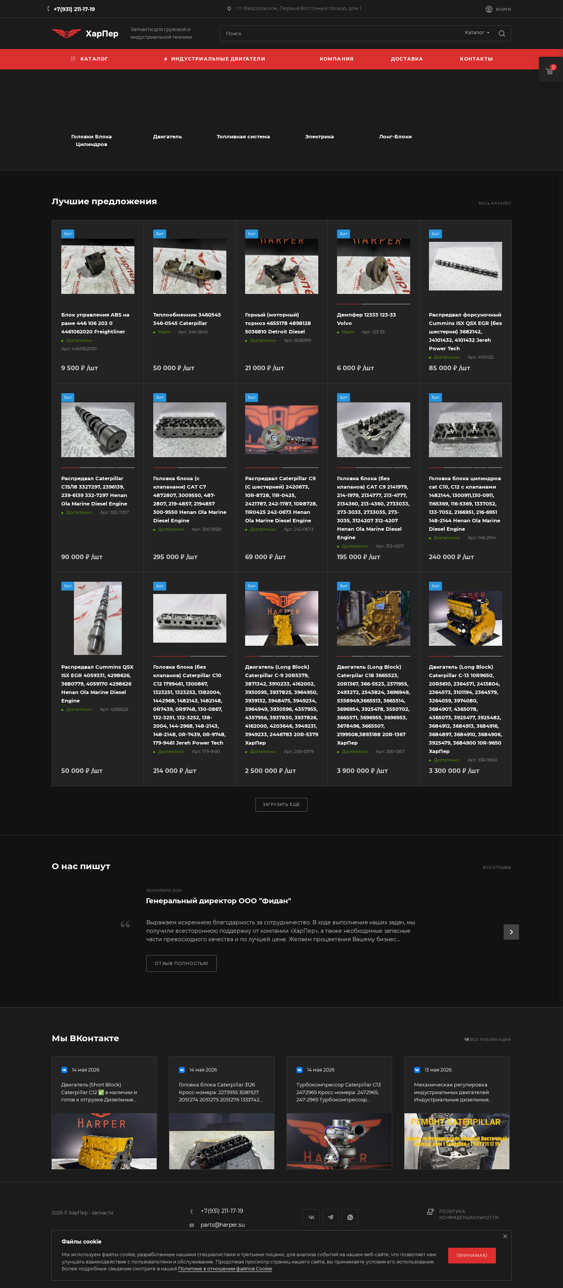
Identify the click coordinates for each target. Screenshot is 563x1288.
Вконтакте (311, 1217)
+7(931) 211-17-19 (74, 9)
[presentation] (511, 932)
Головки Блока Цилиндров (91, 140)
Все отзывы (497, 867)
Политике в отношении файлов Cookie (225, 1269)
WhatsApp (350, 1217)
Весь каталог (495, 203)
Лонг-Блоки (395, 136)
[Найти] (502, 33)
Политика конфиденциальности (468, 1214)
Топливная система (243, 136)
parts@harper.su (223, 1224)
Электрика (319, 136)
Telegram (330, 1217)
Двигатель (167, 136)
